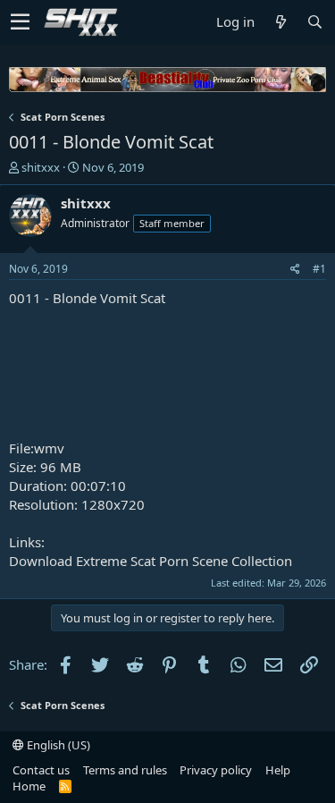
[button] (20, 22)
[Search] (314, 21)
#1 (319, 268)
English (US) (57, 745)
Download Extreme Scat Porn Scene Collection (150, 561)
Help (277, 770)
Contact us (41, 770)
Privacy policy (216, 770)
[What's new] (280, 21)
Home (29, 786)
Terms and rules (125, 770)
